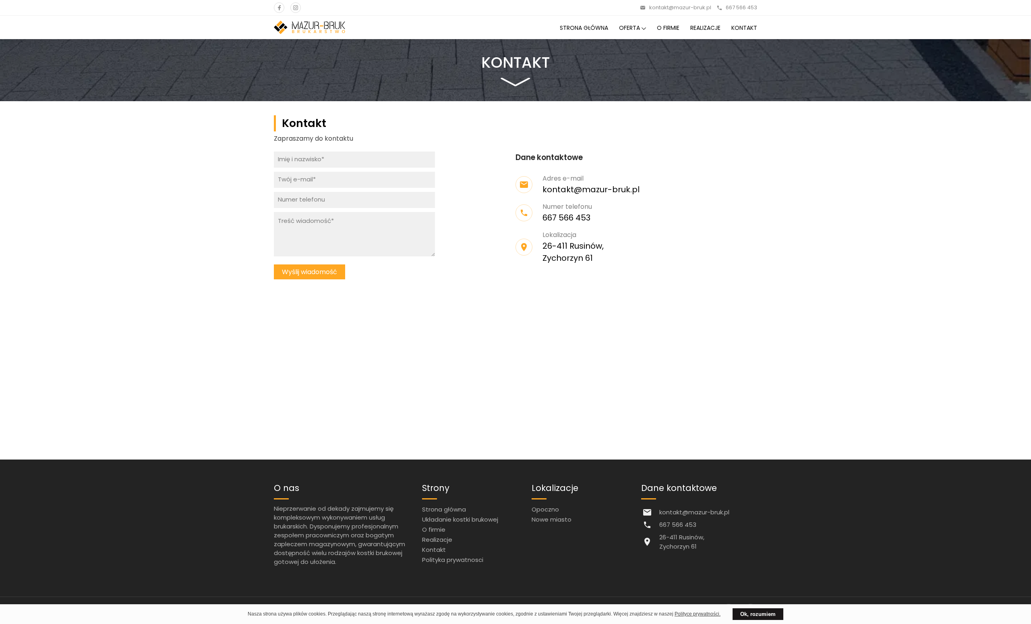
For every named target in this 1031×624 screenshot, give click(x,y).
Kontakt (434, 549)
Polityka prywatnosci (452, 559)
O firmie (433, 529)
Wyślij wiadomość (309, 272)
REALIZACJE (705, 28)
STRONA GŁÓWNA (584, 28)
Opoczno (545, 509)
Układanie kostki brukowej (460, 519)
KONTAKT (744, 28)
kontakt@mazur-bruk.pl (680, 7)
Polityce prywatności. (697, 614)
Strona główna (444, 509)
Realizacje (437, 539)
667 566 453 (741, 7)
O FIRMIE (668, 28)
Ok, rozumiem (758, 614)
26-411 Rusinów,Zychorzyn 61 (681, 542)
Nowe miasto (551, 519)
